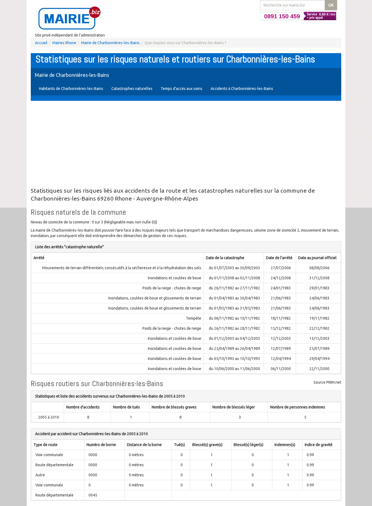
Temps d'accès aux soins (181, 88)
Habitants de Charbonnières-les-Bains (71, 88)
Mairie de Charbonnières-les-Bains (110, 43)
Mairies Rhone (64, 43)
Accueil (41, 43)
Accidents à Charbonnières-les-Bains (242, 88)
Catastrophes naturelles (132, 88)
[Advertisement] (186, 144)
